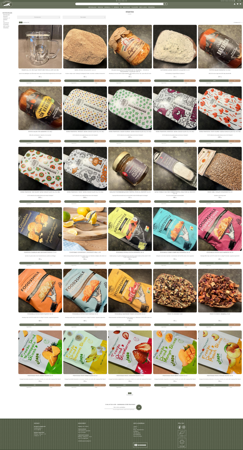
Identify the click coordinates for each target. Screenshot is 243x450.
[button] (237, 4)
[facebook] (178, 427)
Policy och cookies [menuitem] (137, 436)
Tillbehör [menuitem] (134, 7)
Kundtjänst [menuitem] (135, 431)
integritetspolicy (131, 409)
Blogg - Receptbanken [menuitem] (138, 429)
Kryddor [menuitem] (116, 7)
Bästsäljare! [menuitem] (92, 7)
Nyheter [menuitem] (100, 7)
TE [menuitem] (121, 7)
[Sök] (165, 4)
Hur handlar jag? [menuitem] (137, 434)
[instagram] (179, 427)
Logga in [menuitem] (135, 426)
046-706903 (85, 426)
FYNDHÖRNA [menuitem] (151, 7)
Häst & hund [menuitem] (143, 7)
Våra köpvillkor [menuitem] (136, 433)
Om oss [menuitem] (135, 428)
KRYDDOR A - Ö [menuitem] (108, 7)
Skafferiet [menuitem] (126, 7)
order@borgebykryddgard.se (84, 441)
